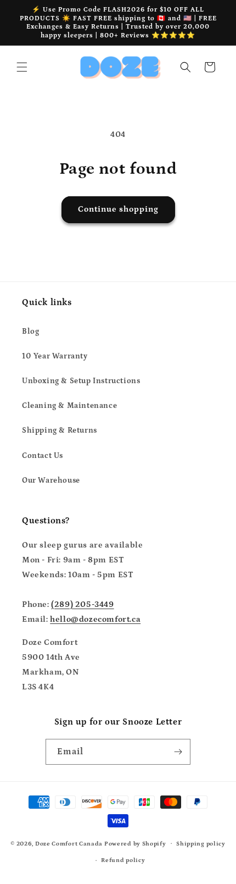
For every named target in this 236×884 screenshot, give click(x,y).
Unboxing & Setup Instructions (81, 381)
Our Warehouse (51, 480)
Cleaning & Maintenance (69, 405)
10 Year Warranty (55, 356)
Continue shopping (118, 209)
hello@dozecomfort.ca (95, 619)
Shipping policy (201, 844)
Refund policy (123, 860)
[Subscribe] (178, 752)
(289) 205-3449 (82, 604)
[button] (22, 67)
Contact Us (42, 455)
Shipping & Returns (59, 430)
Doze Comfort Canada (69, 843)
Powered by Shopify (135, 843)
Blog (30, 331)
